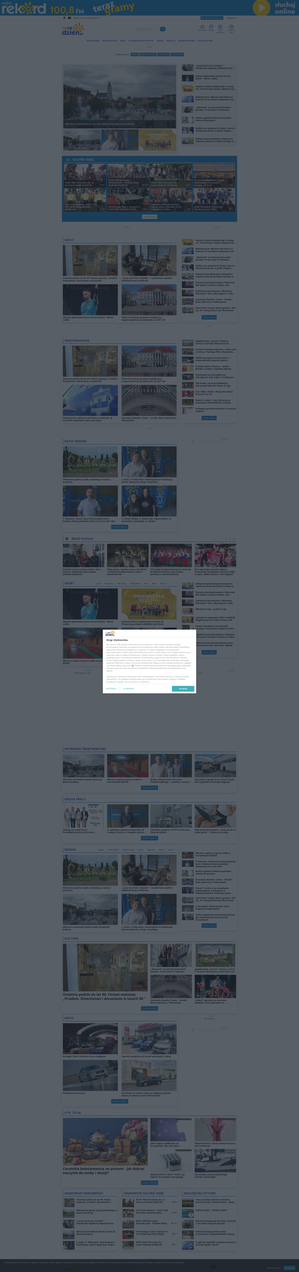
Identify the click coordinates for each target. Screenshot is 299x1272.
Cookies (120, 682)
